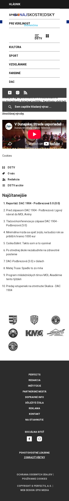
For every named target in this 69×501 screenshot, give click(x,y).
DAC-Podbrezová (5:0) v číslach (25, 261)
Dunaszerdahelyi (10, 92)
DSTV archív (15, 185)
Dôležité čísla (34, 402)
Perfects (34, 374)
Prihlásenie (60, 34)
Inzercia (15, 12)
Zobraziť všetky (34, 457)
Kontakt (34, 414)
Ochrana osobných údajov (34, 474)
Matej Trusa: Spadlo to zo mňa (24, 268)
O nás (11, 173)
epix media (42, 490)
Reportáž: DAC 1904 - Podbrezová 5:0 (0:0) (33, 203)
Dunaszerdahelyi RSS (25, 92)
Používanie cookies (34, 478)
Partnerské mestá (34, 391)
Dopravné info (34, 397)
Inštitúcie (34, 385)
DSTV (11, 167)
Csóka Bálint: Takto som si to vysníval (28, 243)
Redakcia (14, 179)
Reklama (34, 408)
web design (27, 490)
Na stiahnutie (34, 419)
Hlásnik (14, 4)
